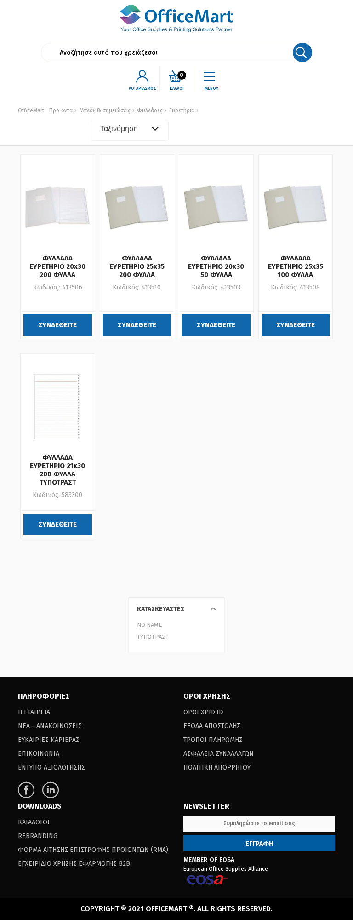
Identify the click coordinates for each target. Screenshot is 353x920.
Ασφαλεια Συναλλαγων (218, 754)
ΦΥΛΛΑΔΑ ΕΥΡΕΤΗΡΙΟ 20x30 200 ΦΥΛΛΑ (57, 266)
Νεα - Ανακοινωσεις (50, 726)
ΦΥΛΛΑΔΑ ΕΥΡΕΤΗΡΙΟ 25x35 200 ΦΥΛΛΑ (137, 266)
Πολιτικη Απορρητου (217, 767)
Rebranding (37, 836)
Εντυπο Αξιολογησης (51, 767)
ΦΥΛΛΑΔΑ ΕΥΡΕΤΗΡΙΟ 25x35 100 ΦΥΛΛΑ (295, 266)
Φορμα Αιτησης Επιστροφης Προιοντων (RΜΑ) (93, 850)
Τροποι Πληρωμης (213, 740)
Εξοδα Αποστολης (211, 726)
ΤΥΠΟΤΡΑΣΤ (153, 636)
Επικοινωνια (38, 754)
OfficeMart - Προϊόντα (45, 110)
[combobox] (130, 130)
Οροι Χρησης (203, 712)
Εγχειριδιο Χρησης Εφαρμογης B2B (74, 864)
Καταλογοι (34, 822)
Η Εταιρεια (34, 712)
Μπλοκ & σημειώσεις (105, 110)
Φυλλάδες (149, 110)
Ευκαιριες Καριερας (49, 740)
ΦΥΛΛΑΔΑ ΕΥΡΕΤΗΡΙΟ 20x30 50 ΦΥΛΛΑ (216, 266)
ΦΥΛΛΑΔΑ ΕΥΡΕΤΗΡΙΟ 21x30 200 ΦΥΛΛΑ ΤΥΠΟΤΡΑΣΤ (57, 469)
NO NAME (149, 624)
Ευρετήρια (181, 110)
